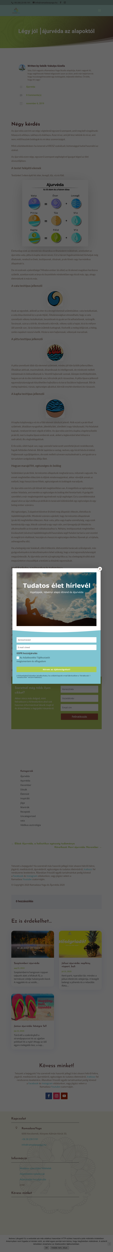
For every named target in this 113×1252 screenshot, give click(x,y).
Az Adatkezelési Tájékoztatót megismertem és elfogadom (33, 659)
